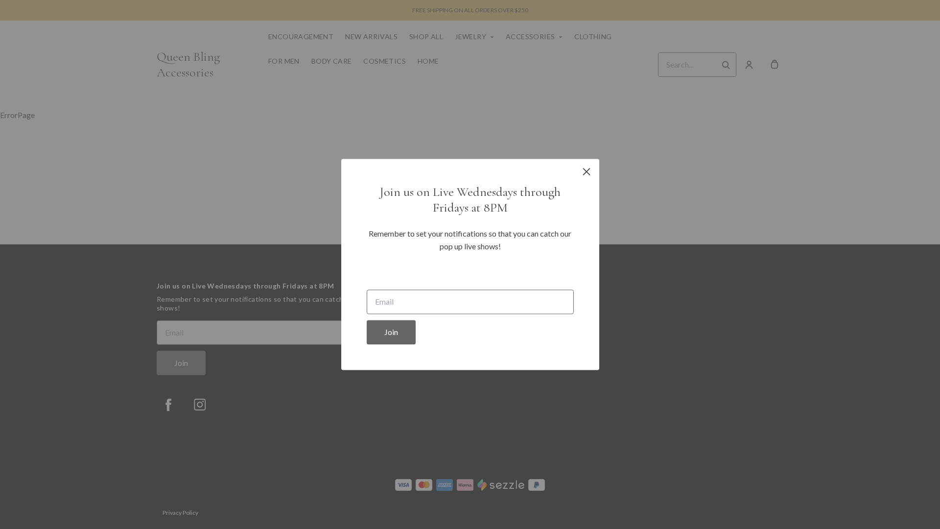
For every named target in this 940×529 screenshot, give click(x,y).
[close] (586, 171)
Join (391, 332)
